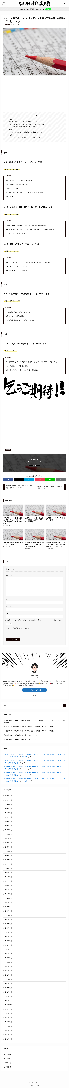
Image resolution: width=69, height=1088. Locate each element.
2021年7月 (8, 1022)
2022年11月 (8, 953)
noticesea (24, 757)
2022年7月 (8, 971)
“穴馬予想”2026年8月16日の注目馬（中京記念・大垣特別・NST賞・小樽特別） (29, 731)
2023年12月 (9, 898)
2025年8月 (8, 847)
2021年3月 (8, 1039)
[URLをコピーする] (61, 479)
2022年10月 (9, 958)
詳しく (48, 9)
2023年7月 (8, 919)
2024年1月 (8, 894)
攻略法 (7, 1058)
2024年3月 (8, 885)
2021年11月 (8, 1005)
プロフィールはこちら (34, 690)
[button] (8, 479)
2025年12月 (9, 830)
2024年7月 (8, 868)
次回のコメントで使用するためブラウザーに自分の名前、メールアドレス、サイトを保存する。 (34, 620)
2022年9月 (8, 962)
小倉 (10, 119)
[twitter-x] (34, 696)
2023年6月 (8, 924)
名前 (8, 599)
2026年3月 (8, 817)
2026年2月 (8, 821)
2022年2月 (8, 992)
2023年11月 (8, 902)
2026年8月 (8, 796)
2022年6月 (8, 975)
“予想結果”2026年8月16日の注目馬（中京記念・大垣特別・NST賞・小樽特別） (29, 726)
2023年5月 (8, 928)
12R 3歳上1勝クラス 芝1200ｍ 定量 (23, 126)
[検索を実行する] (64, 705)
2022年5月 (8, 979)
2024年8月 (8, 864)
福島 (10, 129)
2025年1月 (8, 860)
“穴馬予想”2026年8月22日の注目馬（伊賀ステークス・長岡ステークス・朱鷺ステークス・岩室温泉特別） (34, 721)
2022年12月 (9, 949)
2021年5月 (8, 1030)
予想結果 (8, 1054)
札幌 (10, 135)
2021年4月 (8, 1035)
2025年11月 (8, 834)
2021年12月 (9, 1000)
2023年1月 (8, 945)
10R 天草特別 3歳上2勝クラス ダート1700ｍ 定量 (28, 124)
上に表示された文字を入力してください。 (17, 628)
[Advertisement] (35, 93)
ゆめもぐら (25, 781)
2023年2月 (8, 941)
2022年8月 (8, 966)
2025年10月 (9, 838)
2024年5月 (8, 877)
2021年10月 (9, 1009)
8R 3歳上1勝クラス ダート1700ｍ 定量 (24, 122)
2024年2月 (8, 889)
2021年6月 (8, 1026)
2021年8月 (8, 1017)
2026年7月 (8, 800)
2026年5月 (8, 808)
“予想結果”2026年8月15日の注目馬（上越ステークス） (21, 735)
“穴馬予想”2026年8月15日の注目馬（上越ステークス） (21, 739)
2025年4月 (8, 855)
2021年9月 (8, 1013)
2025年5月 (8, 851)
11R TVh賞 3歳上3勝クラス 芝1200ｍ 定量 (26, 137)
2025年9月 (8, 843)
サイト (7, 613)
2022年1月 (8, 996)
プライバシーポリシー (34, 1082)
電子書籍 (8, 1067)
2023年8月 (8, 915)
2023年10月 (9, 907)
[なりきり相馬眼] (34, 3)
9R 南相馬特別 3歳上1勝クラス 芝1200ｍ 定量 (27, 132)
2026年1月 (8, 825)
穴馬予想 (7, 24)
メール (8, 606)
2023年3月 (8, 936)
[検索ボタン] (65, 3)
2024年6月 (8, 872)
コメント (9, 575)
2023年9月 (8, 911)
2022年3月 (8, 988)
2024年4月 (8, 881)
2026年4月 (8, 813)
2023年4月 (8, 932)
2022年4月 (8, 983)
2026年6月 (8, 804)
